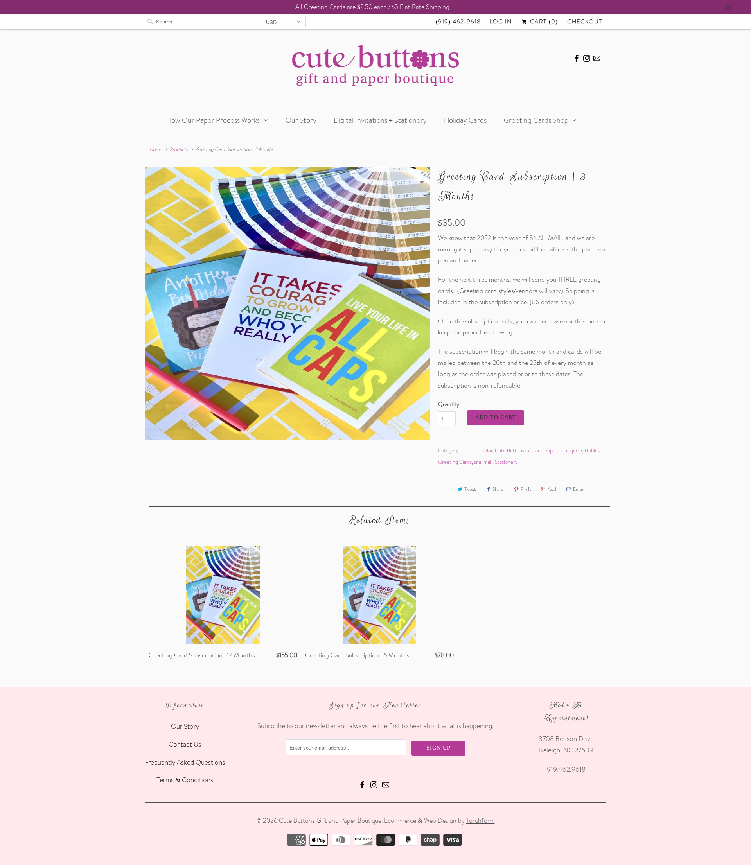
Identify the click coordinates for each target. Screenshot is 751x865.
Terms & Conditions (184, 779)
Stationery (506, 461)
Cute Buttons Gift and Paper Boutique (537, 450)
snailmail (483, 461)
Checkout (584, 21)
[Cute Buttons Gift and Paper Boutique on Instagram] (586, 57)
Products (179, 149)
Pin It (526, 489)
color (487, 450)
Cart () (543, 21)
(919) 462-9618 (458, 21)
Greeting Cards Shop (536, 120)
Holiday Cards (465, 120)
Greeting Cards (455, 461)
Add (552, 489)
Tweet (470, 489)
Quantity (448, 404)
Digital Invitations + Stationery (380, 120)
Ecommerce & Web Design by (439, 820)
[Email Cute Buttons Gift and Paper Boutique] (596, 57)
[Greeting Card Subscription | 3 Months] (287, 303)
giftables (590, 450)
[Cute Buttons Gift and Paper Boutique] (375, 67)
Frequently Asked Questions (185, 761)
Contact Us (185, 743)
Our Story (301, 120)
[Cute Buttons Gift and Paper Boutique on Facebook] (576, 57)
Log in (501, 21)
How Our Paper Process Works (213, 120)
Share (497, 489)
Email (578, 489)
